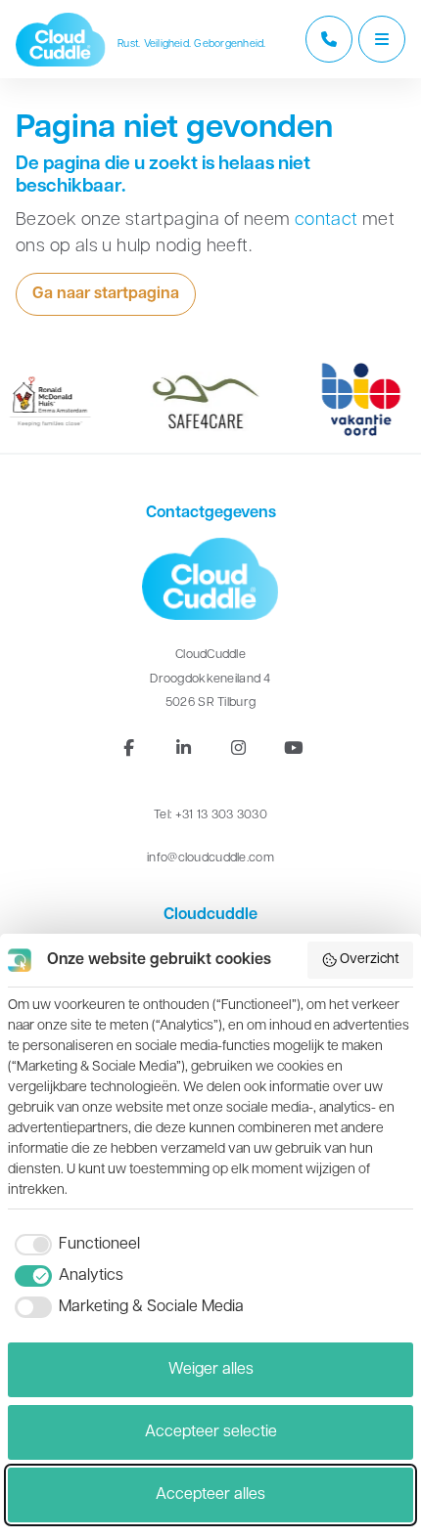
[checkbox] (74, 1244)
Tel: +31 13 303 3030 (210, 815)
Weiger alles (211, 1370)
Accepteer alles (210, 1495)
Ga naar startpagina (105, 294)
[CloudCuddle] (61, 39)
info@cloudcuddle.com (210, 858)
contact (326, 220)
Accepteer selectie (211, 1432)
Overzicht (369, 959)
